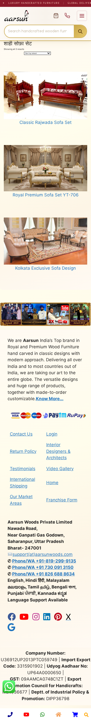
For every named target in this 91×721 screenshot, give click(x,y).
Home (52, 482)
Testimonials (22, 468)
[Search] (80, 31)
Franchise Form (61, 499)
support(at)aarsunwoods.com (42, 554)
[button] (86, 714)
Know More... (49, 398)
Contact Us (21, 434)
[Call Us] (67, 15)
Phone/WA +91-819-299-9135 (44, 561)
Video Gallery (60, 468)
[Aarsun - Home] (26, 15)
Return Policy (23, 451)
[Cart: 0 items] (56, 15)
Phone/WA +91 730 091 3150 (43, 567)
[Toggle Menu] (82, 16)
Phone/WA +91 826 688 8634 (43, 573)
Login (51, 434)
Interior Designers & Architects (58, 451)
